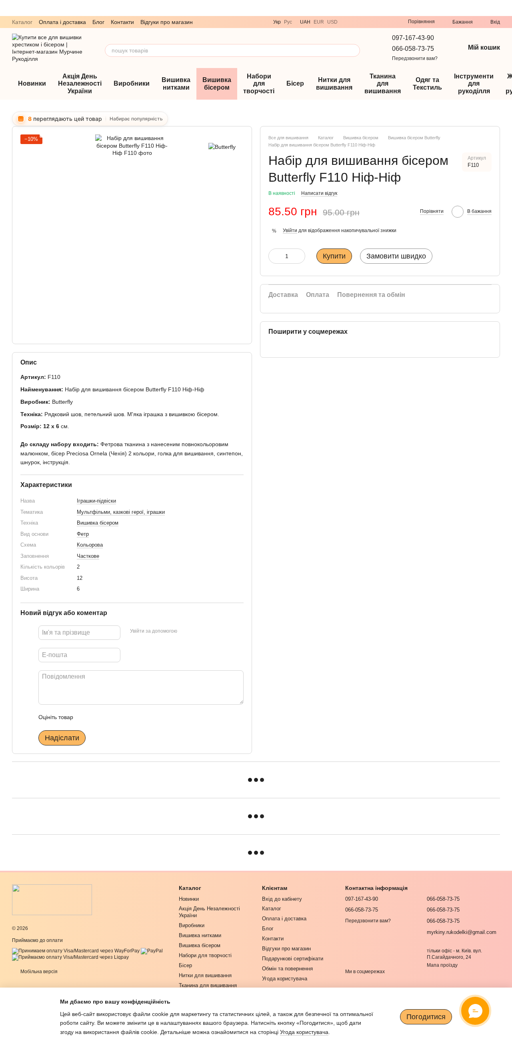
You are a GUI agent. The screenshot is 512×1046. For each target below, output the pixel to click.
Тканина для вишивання (382, 83)
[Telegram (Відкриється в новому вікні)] (358, 22)
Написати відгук (319, 193)
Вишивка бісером (216, 83)
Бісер (295, 83)
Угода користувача (284, 979)
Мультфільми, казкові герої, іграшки (121, 512)
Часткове (88, 556)
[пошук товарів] (353, 50)
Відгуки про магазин (166, 22)
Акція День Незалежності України (80, 83)
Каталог (22, 22)
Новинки (32, 83)
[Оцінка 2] (99, 717)
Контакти (122, 22)
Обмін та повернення (287, 969)
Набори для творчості (258, 83)
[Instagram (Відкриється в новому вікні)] (377, 22)
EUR (319, 22)
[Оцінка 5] (137, 717)
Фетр (83, 534)
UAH (305, 22)
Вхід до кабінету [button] (282, 899)
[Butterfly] (222, 146)
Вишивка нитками (176, 83)
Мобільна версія (38, 971)
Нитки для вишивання (334, 83)
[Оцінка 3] (112, 717)
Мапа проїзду (442, 965)
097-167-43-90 (413, 37)
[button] (505, 8)
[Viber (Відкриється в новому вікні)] (349, 22)
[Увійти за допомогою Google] (199, 631)
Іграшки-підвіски (96, 501)
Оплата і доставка (62, 22)
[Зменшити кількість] (274, 256)
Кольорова (90, 545)
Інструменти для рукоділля (474, 83)
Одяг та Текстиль (427, 83)
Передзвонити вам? (415, 58)
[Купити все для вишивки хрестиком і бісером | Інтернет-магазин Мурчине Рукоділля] (52, 899)
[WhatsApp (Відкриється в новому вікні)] (368, 22)
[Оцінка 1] (86, 717)
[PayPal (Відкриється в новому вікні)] (152, 951)
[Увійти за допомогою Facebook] (186, 631)
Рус (288, 22)
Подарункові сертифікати (292, 959)
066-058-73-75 (413, 48)
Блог (98, 22)
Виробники (132, 83)
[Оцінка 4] (124, 717)
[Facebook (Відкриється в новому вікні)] (387, 22)
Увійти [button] (290, 230)
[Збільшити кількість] (299, 256)
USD (332, 22)
